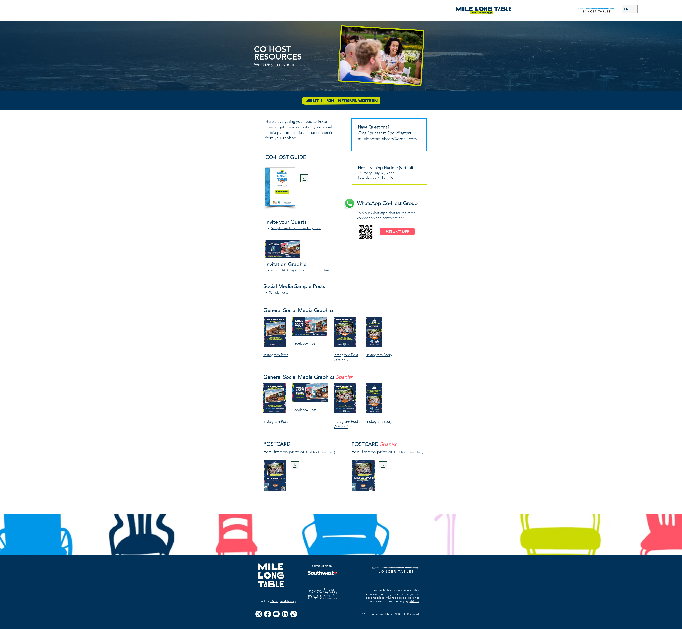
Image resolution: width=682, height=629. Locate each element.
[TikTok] (293, 614)
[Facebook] (267, 614)
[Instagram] (258, 614)
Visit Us (414, 601)
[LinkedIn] (285, 614)
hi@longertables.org (283, 601)
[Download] (304, 178)
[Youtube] (276, 614)
